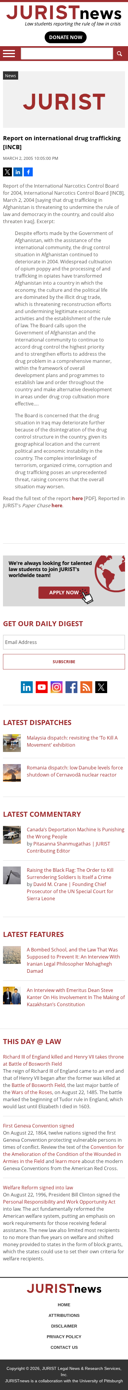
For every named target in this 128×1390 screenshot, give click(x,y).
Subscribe (64, 661)
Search (119, 53)
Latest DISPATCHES (37, 722)
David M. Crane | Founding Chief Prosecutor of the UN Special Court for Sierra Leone (70, 891)
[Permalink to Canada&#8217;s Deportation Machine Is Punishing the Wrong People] (12, 835)
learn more (67, 1161)
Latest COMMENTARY (42, 814)
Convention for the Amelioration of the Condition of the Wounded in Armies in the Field (63, 1154)
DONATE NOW (65, 37)
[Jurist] (64, 16)
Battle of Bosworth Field (38, 1085)
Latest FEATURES (33, 934)
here (77, 498)
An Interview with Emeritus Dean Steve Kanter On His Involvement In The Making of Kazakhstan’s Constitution (76, 997)
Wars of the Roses (32, 1092)
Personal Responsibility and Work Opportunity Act (59, 1202)
